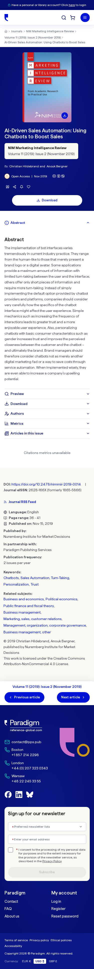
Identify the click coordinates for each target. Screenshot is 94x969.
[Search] (63, 17)
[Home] (6, 17)
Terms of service (16, 940)
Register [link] (58, 908)
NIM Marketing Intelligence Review (50, 31)
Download (49, 200)
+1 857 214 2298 (25, 755)
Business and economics (24, 599)
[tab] (47, 222)
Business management (22, 612)
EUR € (26, 961)
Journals (16, 31)
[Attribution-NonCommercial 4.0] (59, 176)
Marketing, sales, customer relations (33, 619)
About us (12, 916)
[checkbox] (10, 849)
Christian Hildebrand (24, 166)
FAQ (8, 908)
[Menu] (85, 17)
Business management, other (27, 632)
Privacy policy (39, 940)
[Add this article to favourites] (29, 187)
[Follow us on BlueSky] (29, 794)
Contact (11, 901)
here (72, 5)
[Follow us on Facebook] (8, 794)
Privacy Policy (51, 861)
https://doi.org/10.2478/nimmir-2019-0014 (46, 484)
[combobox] (47, 826)
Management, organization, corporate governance (45, 625)
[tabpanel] (47, 308)
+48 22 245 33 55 (26, 781)
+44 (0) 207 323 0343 (30, 768)
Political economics (61, 599)
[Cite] (8, 187)
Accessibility (13, 946)
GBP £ (53, 961)
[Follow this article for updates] (22, 187)
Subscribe (47, 872)
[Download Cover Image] (64, 115)
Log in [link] (56, 901)
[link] (26, 725)
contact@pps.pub (26, 742)
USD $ (39, 961)
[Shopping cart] (72, 17)
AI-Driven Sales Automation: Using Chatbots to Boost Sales (45, 42)
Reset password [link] (64, 916)
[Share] (15, 187)
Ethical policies (61, 940)
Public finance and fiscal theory (29, 606)
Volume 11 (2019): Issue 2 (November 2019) (33, 37)
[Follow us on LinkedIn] (19, 794)
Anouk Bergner (57, 166)
